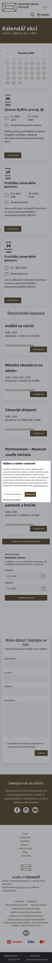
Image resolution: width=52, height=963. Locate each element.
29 (8, 82)
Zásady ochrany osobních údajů (26, 908)
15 (8, 73)
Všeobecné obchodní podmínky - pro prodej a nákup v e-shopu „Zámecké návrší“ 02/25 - (26, 923)
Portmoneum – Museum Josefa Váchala (25, 451)
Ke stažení (19, 901)
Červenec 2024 (26, 53)
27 (38, 78)
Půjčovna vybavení (38, 904)
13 (38, 68)
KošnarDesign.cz (22, 887)
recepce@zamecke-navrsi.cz (37, 959)
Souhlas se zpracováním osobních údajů (26, 915)
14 (44, 68)
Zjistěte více (12, 155)
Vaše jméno (10, 658)
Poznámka (9, 700)
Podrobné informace (40, 485)
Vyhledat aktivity (26, 597)
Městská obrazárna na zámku (23, 367)
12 (32, 68)
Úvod (25, 833)
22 (8, 78)
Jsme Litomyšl (24, 848)
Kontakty (26, 855)
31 (20, 82)
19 (32, 73)
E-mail (8, 672)
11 (26, 68)
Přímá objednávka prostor (16, 904)
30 (14, 82)
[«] (7, 53)
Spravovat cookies (12, 499)
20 (38, 73)
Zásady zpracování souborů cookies (26, 912)
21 (44, 73)
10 (20, 68)
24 (20, 78)
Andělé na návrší (19, 325)
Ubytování (24, 837)
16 (14, 73)
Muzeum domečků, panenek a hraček (21, 502)
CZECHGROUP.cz (9, 890)
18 (26, 73)
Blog (25, 852)
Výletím (25, 844)
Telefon (8, 686)
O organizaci (31, 901)
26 (32, 78)
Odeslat (41, 753)
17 (20, 73)
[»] (44, 53)
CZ (44, 7)
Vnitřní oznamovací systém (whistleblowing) (26, 919)
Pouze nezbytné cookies (13, 494)
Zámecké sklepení (20, 409)
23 (14, 78)
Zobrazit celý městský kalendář (26, 541)
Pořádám (25, 841)
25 (26, 78)
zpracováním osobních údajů (21, 746)
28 (44, 78)
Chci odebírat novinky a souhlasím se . (25, 745)
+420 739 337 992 (14, 959)
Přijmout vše (30, 494)
